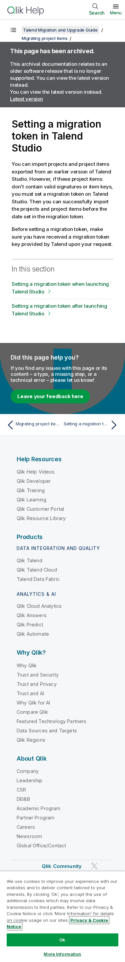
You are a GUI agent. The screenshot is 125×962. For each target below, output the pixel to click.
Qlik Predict (30, 624)
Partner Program (35, 817)
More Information (62, 954)
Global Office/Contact (41, 845)
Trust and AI (30, 693)
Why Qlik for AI (33, 702)
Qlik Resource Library (41, 518)
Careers (26, 827)
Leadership (30, 780)
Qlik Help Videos (36, 472)
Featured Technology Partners (51, 721)
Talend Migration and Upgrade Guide (60, 30)
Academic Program (39, 808)
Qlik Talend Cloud (37, 570)
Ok (62, 939)
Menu (116, 12)
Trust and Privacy (37, 684)
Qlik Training (31, 490)
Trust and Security (38, 675)
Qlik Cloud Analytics (39, 606)
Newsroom (29, 836)
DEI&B (23, 799)
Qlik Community (62, 866)
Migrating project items (44, 38)
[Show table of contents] (13, 30)
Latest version (26, 99)
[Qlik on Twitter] (94, 866)
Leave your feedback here (50, 396)
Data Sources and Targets (47, 730)
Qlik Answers (32, 615)
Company (28, 771)
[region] (62, 916)
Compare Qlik (32, 712)
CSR (21, 790)
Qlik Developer (34, 481)
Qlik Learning (31, 499)
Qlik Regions (31, 740)
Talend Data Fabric (38, 579)
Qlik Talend (29, 560)
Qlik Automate (33, 634)
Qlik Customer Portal (40, 509)
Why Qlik (27, 665)
